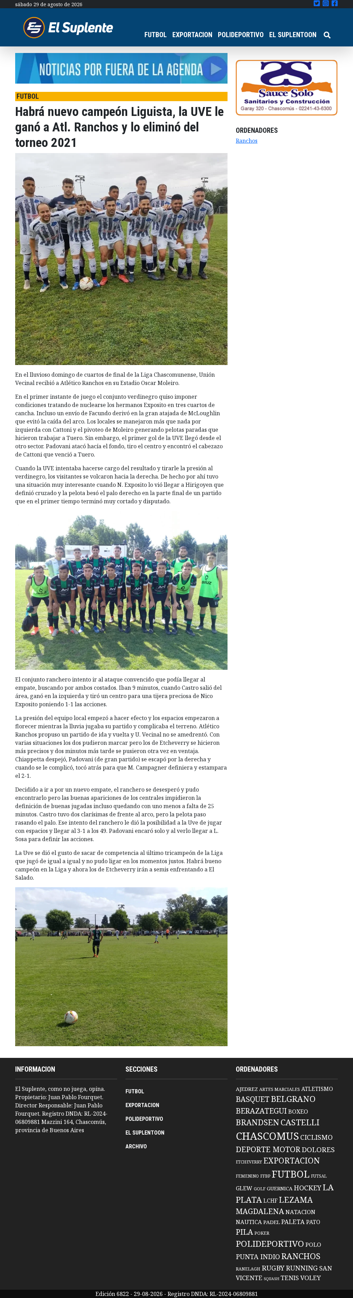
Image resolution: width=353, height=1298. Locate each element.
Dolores (318, 1149)
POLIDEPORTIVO (241, 35)
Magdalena (260, 1211)
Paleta (293, 1221)
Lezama (296, 1199)
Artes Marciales (279, 1089)
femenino (247, 1176)
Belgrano (293, 1098)
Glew (244, 1188)
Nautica (249, 1222)
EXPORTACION (192, 35)
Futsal (319, 1176)
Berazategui (261, 1111)
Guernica (279, 1188)
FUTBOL (155, 35)
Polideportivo (270, 1243)
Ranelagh (248, 1269)
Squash (271, 1278)
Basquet (253, 1099)
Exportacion (291, 1160)
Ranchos (247, 140)
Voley (310, 1277)
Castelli (300, 1122)
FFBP (265, 1176)
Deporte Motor (268, 1149)
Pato (313, 1222)
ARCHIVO (136, 1146)
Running (302, 1268)
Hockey (307, 1187)
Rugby (273, 1268)
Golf (259, 1189)
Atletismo (317, 1089)
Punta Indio (258, 1256)
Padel (271, 1222)
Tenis (290, 1277)
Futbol (291, 1173)
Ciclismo (316, 1137)
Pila (244, 1232)
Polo (313, 1244)
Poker (261, 1233)
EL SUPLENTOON (292, 35)
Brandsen (257, 1122)
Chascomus (267, 1136)
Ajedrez (247, 1088)
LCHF (270, 1200)
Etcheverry (249, 1162)
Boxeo (298, 1111)
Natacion (300, 1212)
